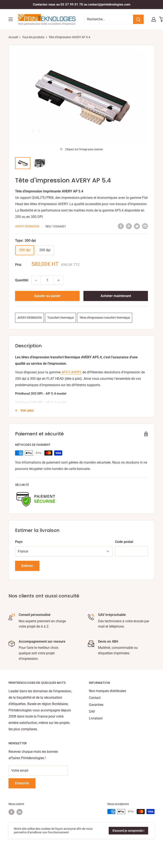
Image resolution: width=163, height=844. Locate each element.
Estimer (27, 566)
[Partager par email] (145, 226)
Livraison (96, 718)
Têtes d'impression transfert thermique (104, 317)
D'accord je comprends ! (128, 830)
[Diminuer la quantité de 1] (36, 280)
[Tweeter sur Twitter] (137, 226)
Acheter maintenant (116, 296)
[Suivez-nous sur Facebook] (11, 812)
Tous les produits (33, 37)
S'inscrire (22, 783)
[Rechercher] (138, 19)
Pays (18, 542)
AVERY (63, 204)
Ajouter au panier (47, 296)
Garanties (96, 705)
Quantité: (22, 280)
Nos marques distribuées (107, 691)
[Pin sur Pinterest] (129, 226)
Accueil (13, 37)
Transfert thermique (60, 317)
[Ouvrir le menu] (10, 19)
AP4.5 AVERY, (71, 372)
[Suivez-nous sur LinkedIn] (19, 812)
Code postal (124, 542)
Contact (95, 698)
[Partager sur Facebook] (121, 226)
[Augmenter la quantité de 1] (58, 280)
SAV (92, 711)
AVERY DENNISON (27, 226)
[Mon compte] (154, 19)
